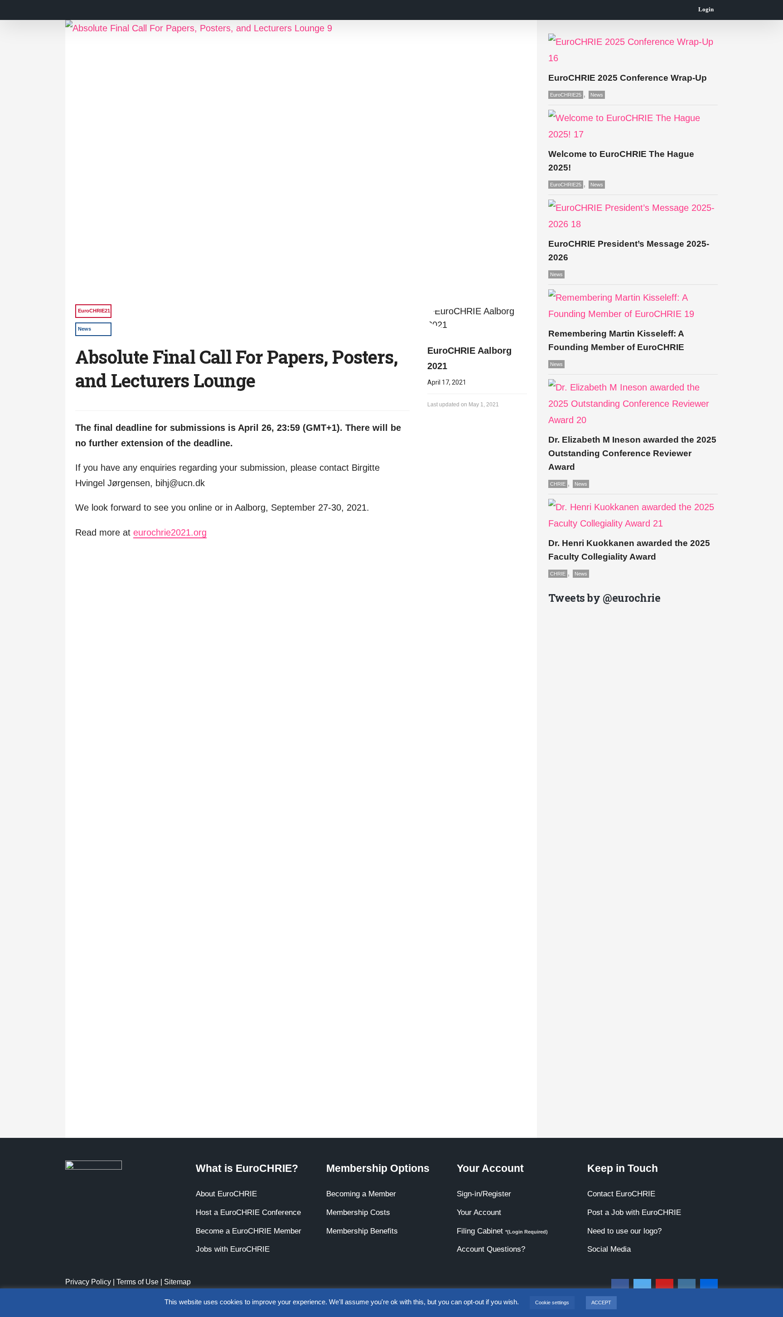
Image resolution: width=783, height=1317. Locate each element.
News (84, 329)
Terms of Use (137, 1282)
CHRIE (558, 484)
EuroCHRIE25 (565, 95)
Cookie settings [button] (552, 1302)
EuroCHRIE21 (94, 310)
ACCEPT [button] (601, 1302)
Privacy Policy (88, 1282)
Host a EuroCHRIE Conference (248, 1212)
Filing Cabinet (502, 1231)
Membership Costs (358, 1212)
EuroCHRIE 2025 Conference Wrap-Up (627, 78)
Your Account (479, 1212)
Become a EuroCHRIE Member (248, 1231)
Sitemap (177, 1282)
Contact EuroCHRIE (621, 1194)
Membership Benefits (362, 1231)
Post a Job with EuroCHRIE (634, 1212)
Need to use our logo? (624, 1231)
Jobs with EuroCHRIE (233, 1249)
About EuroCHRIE (226, 1194)
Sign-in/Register (484, 1194)
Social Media (609, 1249)
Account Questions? (491, 1249)
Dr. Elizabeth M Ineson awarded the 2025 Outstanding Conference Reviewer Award (632, 453)
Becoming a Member (361, 1194)
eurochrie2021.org (170, 532)
